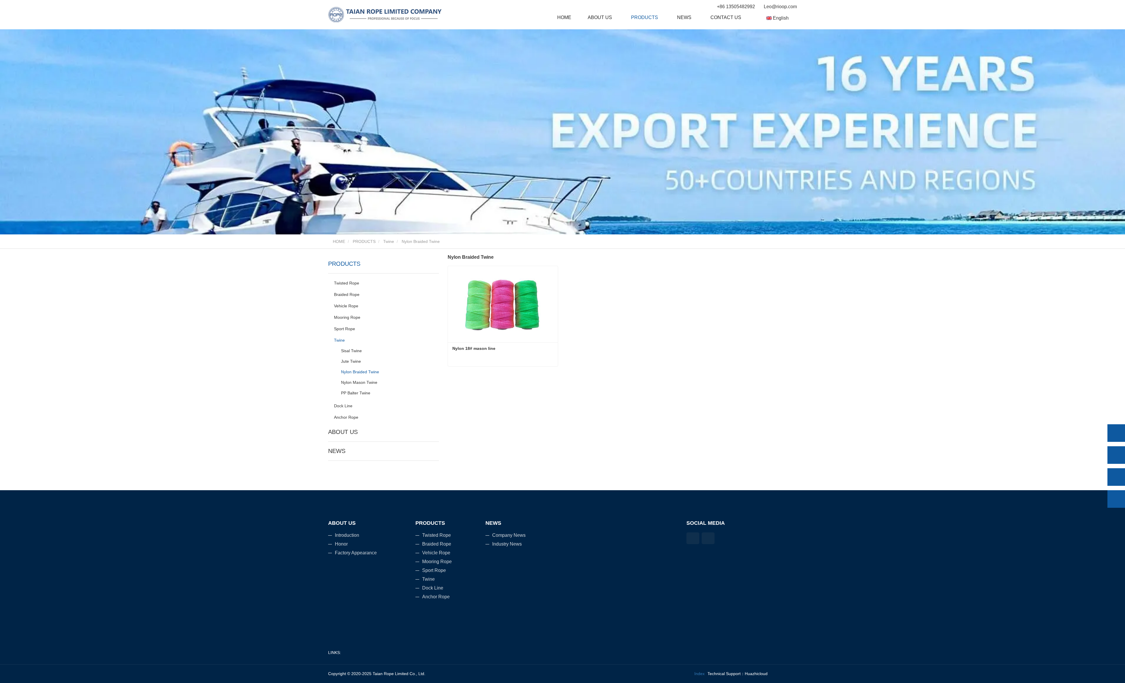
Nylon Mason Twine (359, 382)
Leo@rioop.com (780, 6)
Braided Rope (346, 294)
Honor (341, 543)
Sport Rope (344, 328)
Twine (388, 241)
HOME (564, 17)
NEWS (336, 451)
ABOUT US (343, 432)
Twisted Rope (346, 283)
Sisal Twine (351, 350)
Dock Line (343, 405)
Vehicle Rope (346, 306)
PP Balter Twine (355, 393)
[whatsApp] (1116, 433)
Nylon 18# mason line (473, 348)
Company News (509, 535)
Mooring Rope (347, 317)
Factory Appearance (356, 552)
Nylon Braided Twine (360, 371)
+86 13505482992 (736, 6)
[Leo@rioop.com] (1116, 477)
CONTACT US (725, 17)
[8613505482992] (1116, 455)
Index (699, 673)
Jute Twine (351, 361)
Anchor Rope (346, 417)
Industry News (507, 543)
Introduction (347, 535)
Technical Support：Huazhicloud (738, 673)
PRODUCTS (364, 241)
